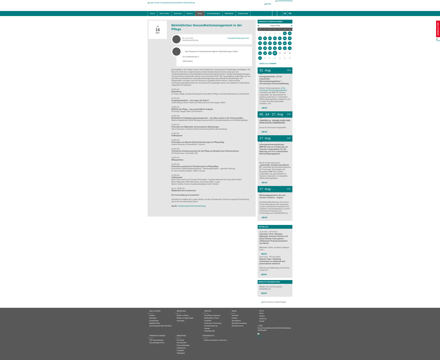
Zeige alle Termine (267, 63)
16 (290, 43)
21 (280, 48)
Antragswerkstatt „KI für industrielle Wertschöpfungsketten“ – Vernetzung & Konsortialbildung (274, 80)
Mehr (264, 108)
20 (275, 48)
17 (260, 48)
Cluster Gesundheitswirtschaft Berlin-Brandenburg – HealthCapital (275, 329)
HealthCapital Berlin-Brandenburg (192, 206)
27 (275, 53)
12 (270, 43)
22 (285, 48)
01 (285, 33)
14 (280, 43)
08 (285, 38)
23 (290, 48)
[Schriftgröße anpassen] (279, 13)
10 (260, 43)
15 (285, 43)
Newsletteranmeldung (269, 282)
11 (265, 43)
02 (290, 33)
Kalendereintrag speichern (238, 38)
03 (260, 38)
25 (265, 53)
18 (265, 48)
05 (270, 38)
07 (280, 38)
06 (275, 38)
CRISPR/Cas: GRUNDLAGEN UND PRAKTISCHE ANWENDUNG (274, 121)
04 (265, 38)
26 (270, 53)
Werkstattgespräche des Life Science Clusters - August (272, 196)
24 (260, 53)
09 (290, 38)
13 (275, 43)
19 (270, 48)
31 (260, 58)
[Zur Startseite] (171, 4)
